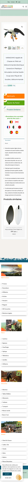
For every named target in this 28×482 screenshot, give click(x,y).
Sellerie (4, 457)
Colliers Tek (5, 444)
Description (8, 140)
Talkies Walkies (6, 394)
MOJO (14, 234)
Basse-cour (5, 415)
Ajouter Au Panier (13, 103)
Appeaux (4, 343)
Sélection (4, 389)
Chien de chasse (6, 440)
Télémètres (5, 355)
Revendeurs (5, 288)
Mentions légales (7, 313)
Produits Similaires (14, 110)
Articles (4, 296)
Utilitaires (5, 364)
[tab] (14, 140)
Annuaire (4, 300)
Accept (7, 474)
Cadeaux (4, 402)
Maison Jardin (6, 410)
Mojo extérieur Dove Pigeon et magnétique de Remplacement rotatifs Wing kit (14, 229)
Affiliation (5, 292)
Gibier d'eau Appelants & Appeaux (14, 227)
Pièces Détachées (7, 461)
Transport (5, 406)
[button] (22, 26)
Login (19, 2)
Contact (13, 2)
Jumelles (4, 360)
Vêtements (5, 398)
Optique (4, 351)
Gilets (4, 453)
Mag (9, 2)
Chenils (4, 449)
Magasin (4, 305)
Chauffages (5, 347)
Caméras (4, 339)
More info (8, 478)
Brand (6, 143)
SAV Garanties (6, 309)
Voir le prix (11, 96)
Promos (4, 284)
